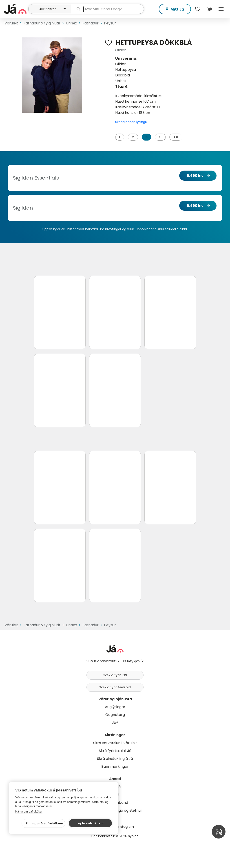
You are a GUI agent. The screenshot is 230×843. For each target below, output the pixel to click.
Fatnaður (90, 23)
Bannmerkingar (115, 766)
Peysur (110, 23)
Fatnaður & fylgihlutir (42, 23)
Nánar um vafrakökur (28, 811)
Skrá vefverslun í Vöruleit (115, 742)
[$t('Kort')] (209, 9)
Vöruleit (11, 23)
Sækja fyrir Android (115, 687)
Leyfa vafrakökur (90, 823)
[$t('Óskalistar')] (198, 9)
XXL (176, 137)
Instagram (126, 826)
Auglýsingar (115, 706)
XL (160, 137)
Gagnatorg (115, 714)
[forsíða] (15, 9)
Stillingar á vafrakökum (44, 823)
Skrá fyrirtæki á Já (115, 750)
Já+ (115, 722)
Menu (221, 9)
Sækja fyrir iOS (115, 675)
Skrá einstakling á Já (115, 758)
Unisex (71, 23)
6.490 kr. (195, 175)
